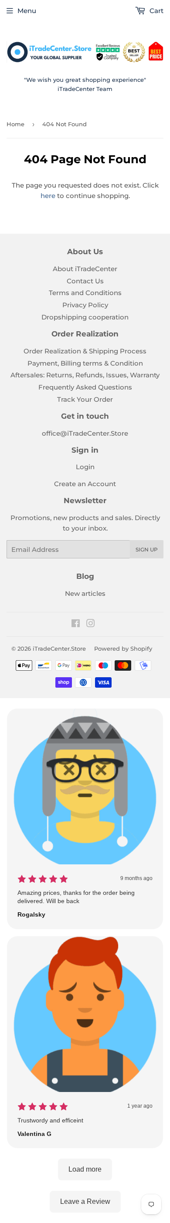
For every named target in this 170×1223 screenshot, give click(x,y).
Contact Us (85, 281)
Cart (155, 11)
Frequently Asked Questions (85, 387)
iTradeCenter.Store (59, 648)
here (48, 196)
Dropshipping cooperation (85, 317)
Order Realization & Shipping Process (85, 351)
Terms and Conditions (85, 293)
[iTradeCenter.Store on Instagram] (90, 624)
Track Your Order (85, 399)
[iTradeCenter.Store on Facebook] (75, 624)
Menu (26, 11)
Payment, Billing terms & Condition (85, 363)
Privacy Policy (85, 305)
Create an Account (85, 484)
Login (85, 467)
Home (15, 124)
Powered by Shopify (123, 648)
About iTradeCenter (85, 269)
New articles (85, 593)
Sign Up (147, 549)
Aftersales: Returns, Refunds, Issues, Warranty (85, 375)
